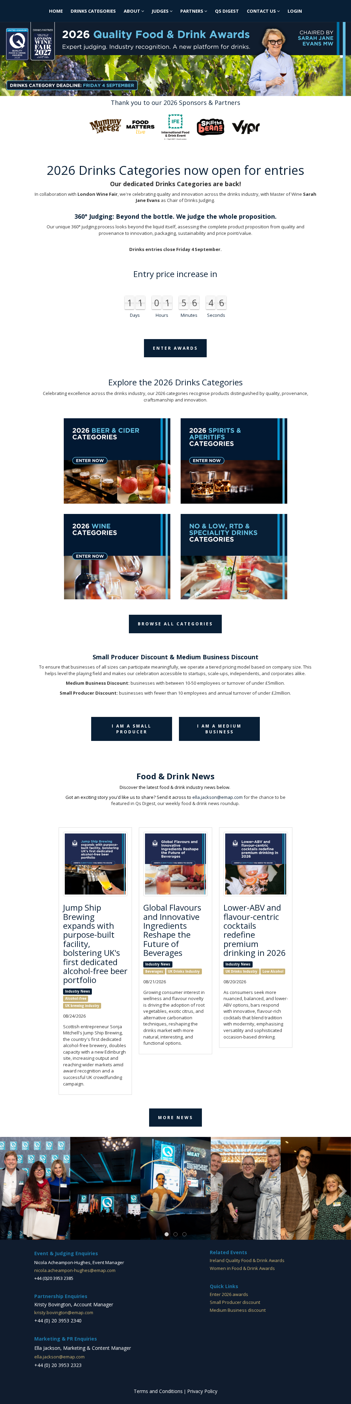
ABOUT (132, 11)
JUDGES (161, 11)
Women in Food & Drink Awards (242, 1268)
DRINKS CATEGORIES (93, 11)
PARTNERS (192, 11)
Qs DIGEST (227, 11)
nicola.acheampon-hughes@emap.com (75, 1270)
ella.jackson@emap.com (217, 797)
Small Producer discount (235, 1302)
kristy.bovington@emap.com (63, 1312)
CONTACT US (262, 11)
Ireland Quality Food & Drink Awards (247, 1260)
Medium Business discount (238, 1310)
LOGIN (295, 11)
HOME (56, 11)
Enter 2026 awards (229, 1294)
